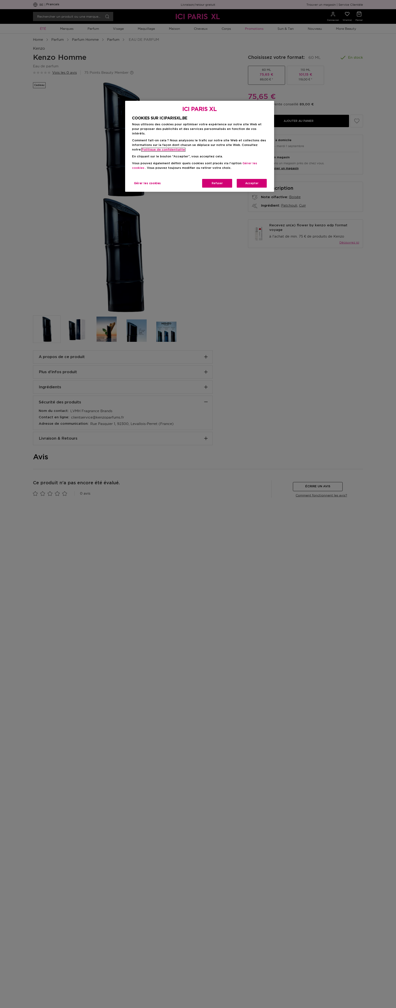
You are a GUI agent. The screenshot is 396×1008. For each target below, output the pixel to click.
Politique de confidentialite (163, 149)
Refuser (217, 183)
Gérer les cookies (147, 183)
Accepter (251, 183)
